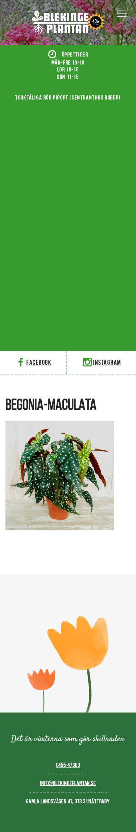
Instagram (107, 362)
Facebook (38, 362)
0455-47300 (68, 765)
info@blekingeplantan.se (68, 783)
